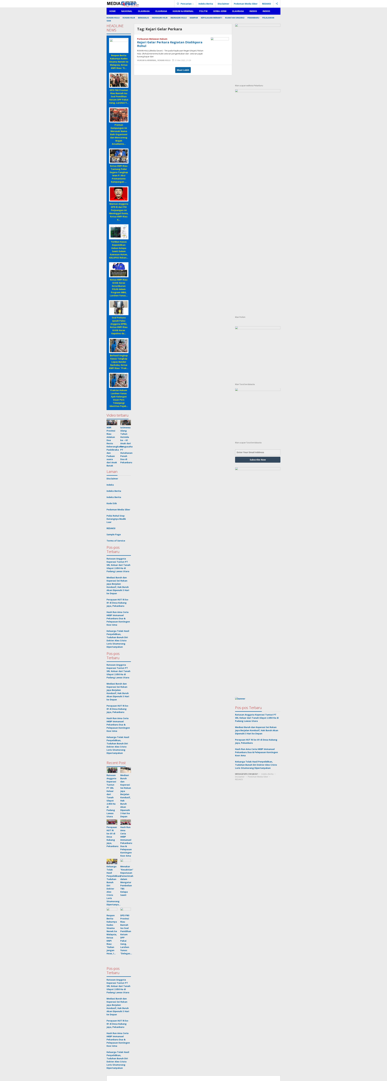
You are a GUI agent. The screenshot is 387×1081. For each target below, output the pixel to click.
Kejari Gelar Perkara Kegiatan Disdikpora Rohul (169, 44)
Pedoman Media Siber (118, 509)
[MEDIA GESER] (123, 3)
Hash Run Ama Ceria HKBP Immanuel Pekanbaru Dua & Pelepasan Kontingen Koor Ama (118, 618)
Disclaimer (112, 478)
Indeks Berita (114, 491)
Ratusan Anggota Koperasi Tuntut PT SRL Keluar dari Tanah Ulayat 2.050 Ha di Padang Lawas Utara (118, 565)
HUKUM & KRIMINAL (146, 60)
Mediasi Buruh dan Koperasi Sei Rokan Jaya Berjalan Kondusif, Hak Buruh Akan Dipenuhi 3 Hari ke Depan (256, 730)
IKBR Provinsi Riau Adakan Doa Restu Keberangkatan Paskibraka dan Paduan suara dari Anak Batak (115, 446)
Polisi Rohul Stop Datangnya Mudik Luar (116, 519)
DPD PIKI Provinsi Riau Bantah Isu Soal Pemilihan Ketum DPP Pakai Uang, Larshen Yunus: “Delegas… (126, 934)
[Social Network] (276, 4)
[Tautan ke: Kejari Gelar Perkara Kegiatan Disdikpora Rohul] (220, 43)
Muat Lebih (183, 70)
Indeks (110, 484)
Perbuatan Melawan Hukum (152, 38)
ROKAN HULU (164, 60)
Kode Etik (112, 503)
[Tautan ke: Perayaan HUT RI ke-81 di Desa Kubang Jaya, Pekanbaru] (112, 822)
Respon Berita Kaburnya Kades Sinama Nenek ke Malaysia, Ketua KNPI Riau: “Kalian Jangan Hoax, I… (112, 934)
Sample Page (114, 534)
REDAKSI (111, 528)
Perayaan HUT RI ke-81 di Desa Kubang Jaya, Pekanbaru (118, 602)
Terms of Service (116, 540)
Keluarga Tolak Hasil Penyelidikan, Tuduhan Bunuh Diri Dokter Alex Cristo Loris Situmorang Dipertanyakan (256, 764)
